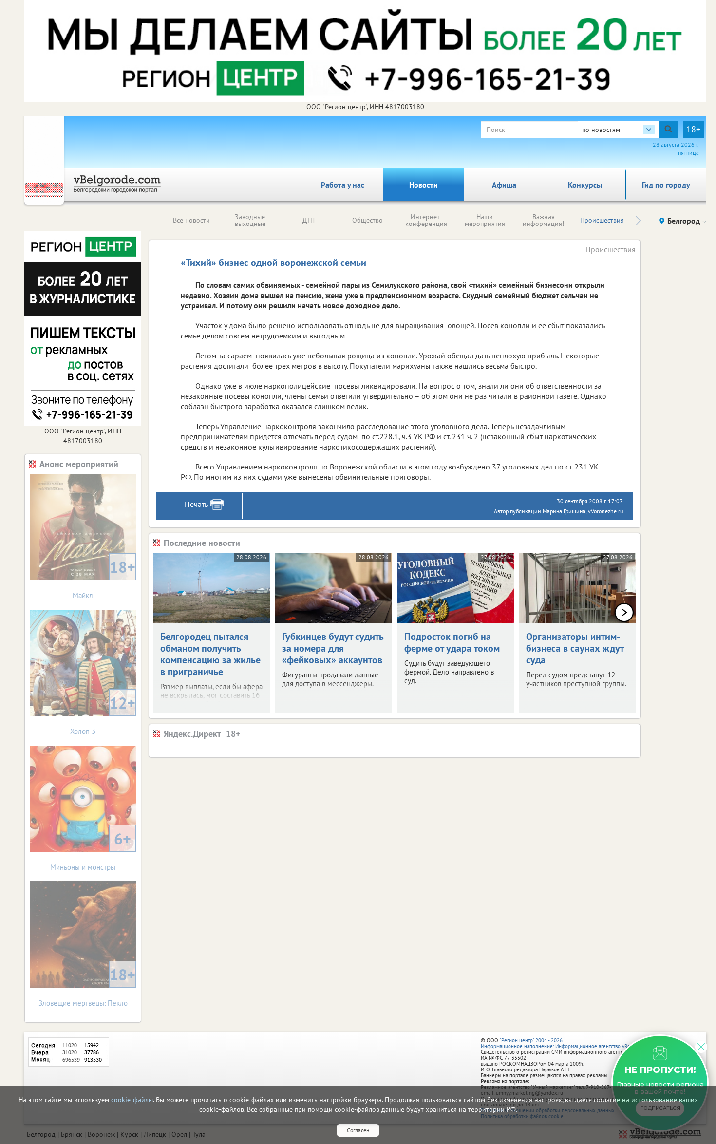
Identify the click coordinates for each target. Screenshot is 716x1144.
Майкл (104, 578)
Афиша (504, 184)
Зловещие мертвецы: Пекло (87, 986)
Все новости (191, 220)
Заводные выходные (250, 220)
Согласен (358, 1130)
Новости (423, 184)
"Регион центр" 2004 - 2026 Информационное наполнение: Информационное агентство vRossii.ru (562, 1043)
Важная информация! (543, 220)
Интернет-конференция (426, 220)
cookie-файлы (132, 1099)
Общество (367, 220)
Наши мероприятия (485, 220)
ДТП (308, 220)
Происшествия (602, 220)
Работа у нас (342, 184)
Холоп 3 (102, 714)
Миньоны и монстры (90, 850)
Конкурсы (585, 184)
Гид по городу (666, 184)
